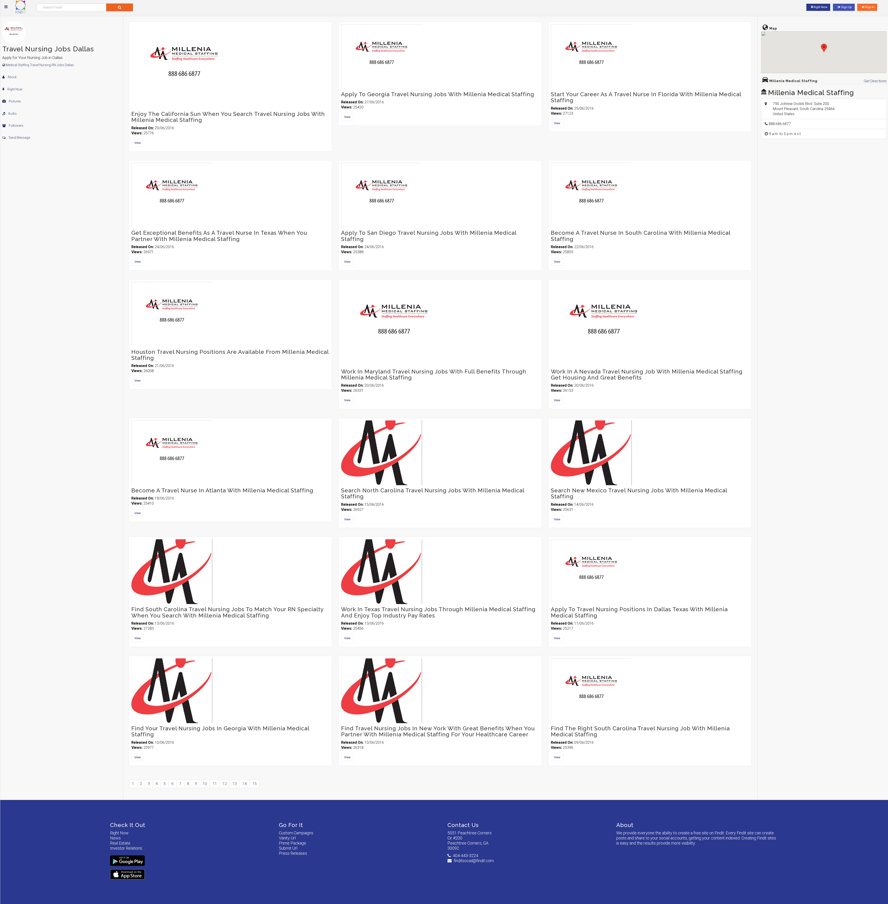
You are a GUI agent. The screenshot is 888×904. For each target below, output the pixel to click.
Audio (12, 113)
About (11, 77)
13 (235, 783)
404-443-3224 (465, 855)
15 (255, 783)
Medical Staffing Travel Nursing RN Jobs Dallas (40, 65)
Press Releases (293, 853)
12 (225, 783)
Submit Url (288, 848)
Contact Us (463, 825)
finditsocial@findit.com (474, 860)
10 (205, 783)
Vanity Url (287, 838)
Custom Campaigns (296, 832)
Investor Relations (126, 848)
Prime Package (292, 843)
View (137, 143)
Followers (15, 125)
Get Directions (875, 81)
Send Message (19, 137)
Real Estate (120, 843)
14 (245, 783)
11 (215, 783)
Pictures (14, 101)
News (115, 838)
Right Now (14, 89)
